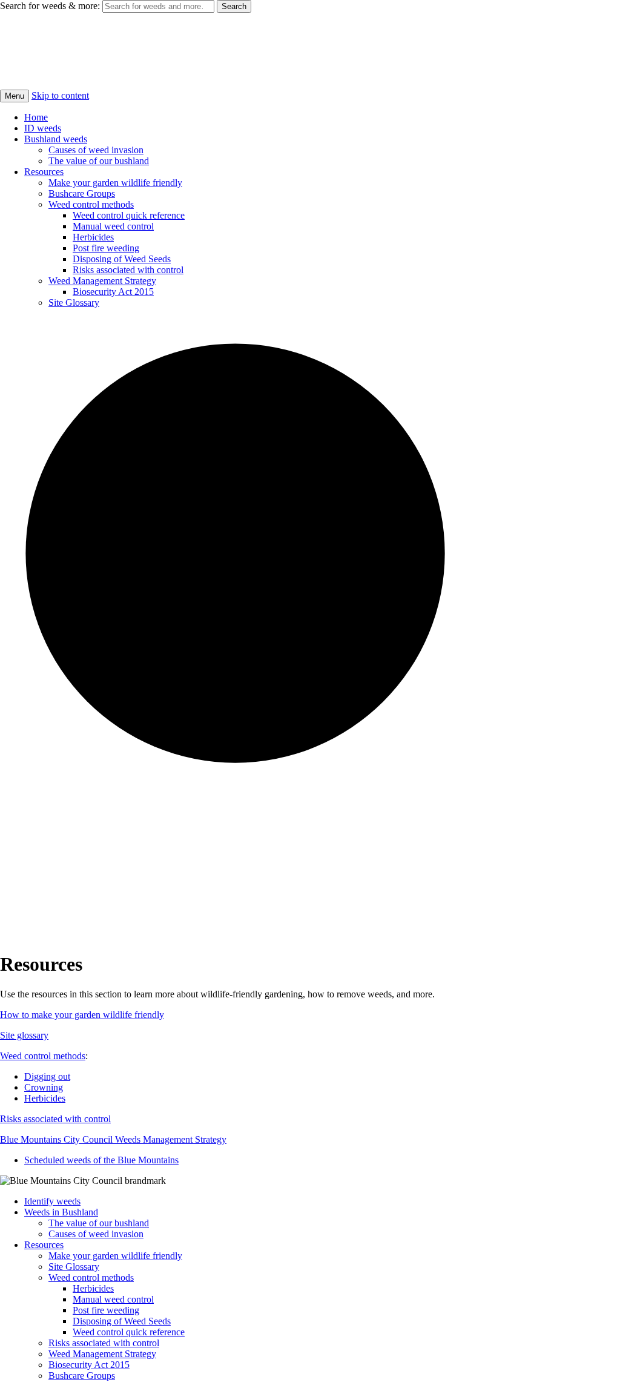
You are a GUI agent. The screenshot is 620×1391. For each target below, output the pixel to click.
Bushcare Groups (81, 193)
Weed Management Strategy (102, 281)
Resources (44, 172)
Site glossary (24, 1035)
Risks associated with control (128, 270)
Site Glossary (73, 302)
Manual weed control (113, 226)
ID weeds (42, 128)
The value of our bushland (98, 161)
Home (36, 117)
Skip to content (60, 95)
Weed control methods (91, 204)
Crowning (43, 1087)
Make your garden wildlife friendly (115, 182)
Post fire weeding (106, 248)
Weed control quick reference (129, 215)
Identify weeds (52, 1201)
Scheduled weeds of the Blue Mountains (101, 1160)
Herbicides (93, 237)
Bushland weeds (55, 139)
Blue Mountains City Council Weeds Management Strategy (113, 1139)
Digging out (47, 1076)
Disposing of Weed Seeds (122, 259)
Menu (14, 96)
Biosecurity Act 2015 (113, 291)
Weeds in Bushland (61, 1212)
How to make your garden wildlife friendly (82, 1014)
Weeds (26, 36)
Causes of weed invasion (95, 150)
